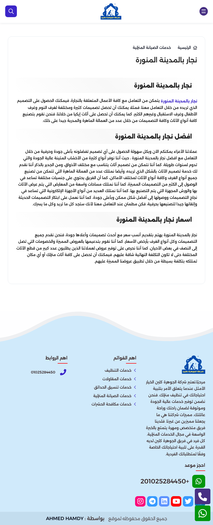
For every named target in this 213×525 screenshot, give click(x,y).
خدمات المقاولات (116, 379)
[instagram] (140, 501)
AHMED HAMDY (65, 518)
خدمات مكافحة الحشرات (111, 404)
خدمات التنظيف (118, 370)
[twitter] (188, 501)
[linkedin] (164, 501)
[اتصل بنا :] (202, 496)
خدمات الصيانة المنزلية (112, 395)
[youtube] (176, 501)
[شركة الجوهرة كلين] (111, 11)
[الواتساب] (202, 513)
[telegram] (152, 501)
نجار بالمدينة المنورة (179, 101)
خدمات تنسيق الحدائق (112, 387)
